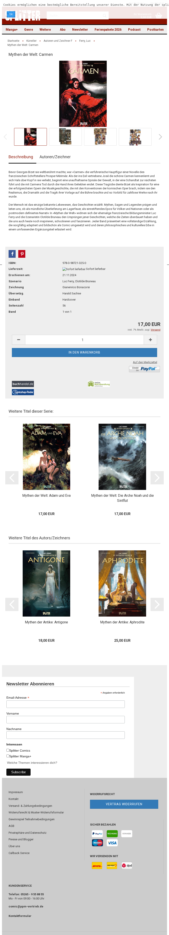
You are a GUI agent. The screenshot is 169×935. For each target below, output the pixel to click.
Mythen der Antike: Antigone (46, 622)
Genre (28, 29)
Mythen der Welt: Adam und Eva (46, 495)
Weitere (45, 29)
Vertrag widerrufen (124, 804)
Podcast (134, 29)
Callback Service (19, 853)
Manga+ (12, 29)
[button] (12, 254)
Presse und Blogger (21, 839)
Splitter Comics (19, 750)
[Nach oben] (156, 928)
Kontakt (13, 799)
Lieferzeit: (16, 269)
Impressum (16, 792)
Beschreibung (21, 156)
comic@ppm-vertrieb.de (26, 906)
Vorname (12, 713)
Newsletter (80, 29)
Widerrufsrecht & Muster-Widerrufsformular (36, 812)
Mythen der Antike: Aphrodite (122, 622)
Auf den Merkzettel (145, 362)
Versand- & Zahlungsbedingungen (30, 805)
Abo (63, 29)
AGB (11, 826)
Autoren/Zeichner (55, 156)
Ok (11, 14)
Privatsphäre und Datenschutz (27, 832)
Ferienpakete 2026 (108, 29)
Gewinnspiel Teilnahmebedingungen (32, 819)
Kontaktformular (20, 916)
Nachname (14, 729)
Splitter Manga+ (20, 756)
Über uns (14, 846)
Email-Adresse (17, 698)
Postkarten (155, 29)
